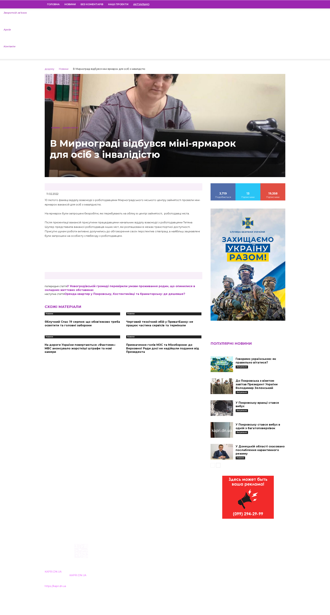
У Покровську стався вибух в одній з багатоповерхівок (258, 426)
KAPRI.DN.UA (53, 571)
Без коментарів (92, 4)
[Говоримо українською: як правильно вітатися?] (222, 364)
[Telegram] (271, 4)
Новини (70, 4)
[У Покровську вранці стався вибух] (222, 408)
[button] (281, 4)
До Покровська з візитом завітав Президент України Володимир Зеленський (257, 384)
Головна (53, 4)
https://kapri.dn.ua (55, 586)
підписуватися (273, 184)
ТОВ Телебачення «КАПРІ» (145, 565)
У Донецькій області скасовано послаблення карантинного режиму (260, 450)
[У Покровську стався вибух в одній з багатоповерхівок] (222, 430)
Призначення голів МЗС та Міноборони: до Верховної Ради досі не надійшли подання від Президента (162, 348)
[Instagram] (265, 4)
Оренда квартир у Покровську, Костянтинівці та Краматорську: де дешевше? (124, 294)
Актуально (242, 367)
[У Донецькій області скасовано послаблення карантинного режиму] (222, 452)
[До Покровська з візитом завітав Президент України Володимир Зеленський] (222, 386)
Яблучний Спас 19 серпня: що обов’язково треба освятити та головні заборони (82, 323)
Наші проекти (118, 4)
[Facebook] (259, 4)
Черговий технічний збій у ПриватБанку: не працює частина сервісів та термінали (159, 323)
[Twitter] (276, 4)
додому (49, 68)
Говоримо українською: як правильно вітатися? (256, 360)
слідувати (248, 184)
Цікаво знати (70, 128)
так (223, 184)
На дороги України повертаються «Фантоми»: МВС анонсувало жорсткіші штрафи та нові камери (80, 348)
